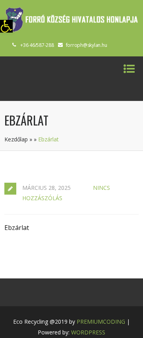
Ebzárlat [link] (16, 227)
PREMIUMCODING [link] (101, 321)
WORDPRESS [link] (88, 332)
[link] (6, 26)
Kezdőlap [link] (16, 139)
